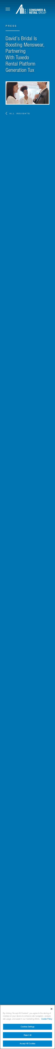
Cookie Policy (46, 1019)
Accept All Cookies (27, 1043)
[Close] (51, 1009)
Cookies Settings (27, 1027)
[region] (27, 1027)
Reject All (27, 1035)
